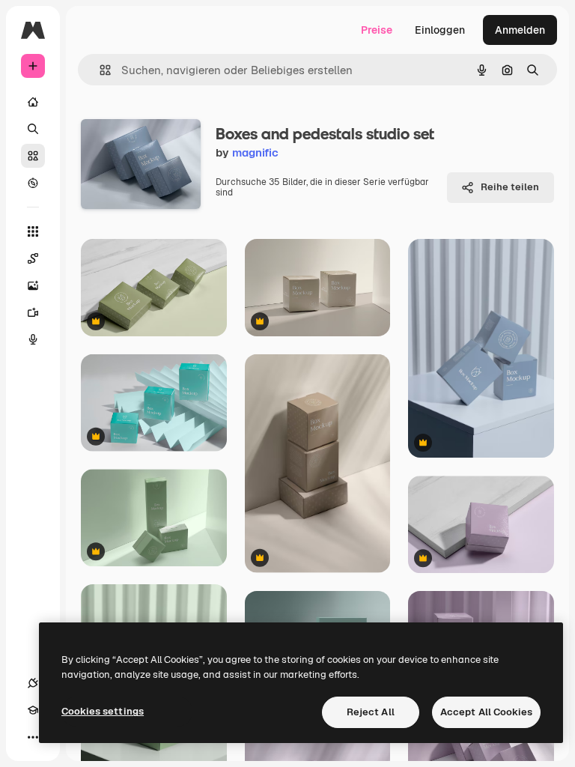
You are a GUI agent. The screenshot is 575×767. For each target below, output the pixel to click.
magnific (255, 152)
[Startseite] (33, 102)
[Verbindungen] (33, 683)
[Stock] (33, 156)
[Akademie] (33, 710)
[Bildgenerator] (33, 285)
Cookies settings (102, 711)
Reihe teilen (510, 187)
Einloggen (440, 30)
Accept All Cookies (486, 712)
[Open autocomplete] (99, 70)
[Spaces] (33, 258)
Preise (376, 30)
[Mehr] (33, 737)
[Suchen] (33, 129)
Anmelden (520, 30)
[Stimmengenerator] (33, 339)
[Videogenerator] (33, 312)
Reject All (371, 712)
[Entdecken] (33, 183)
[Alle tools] (33, 231)
